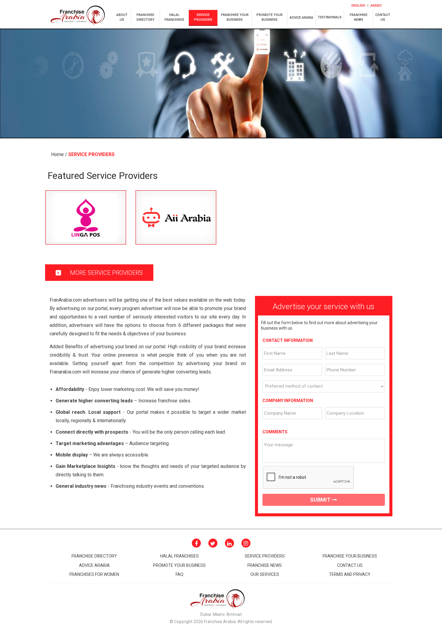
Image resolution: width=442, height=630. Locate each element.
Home (57, 154)
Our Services (264, 574)
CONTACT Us (350, 565)
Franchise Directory (94, 556)
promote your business (179, 565)
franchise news (358, 17)
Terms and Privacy (349, 574)
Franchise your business (350, 556)
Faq (179, 574)
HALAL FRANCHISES (179, 556)
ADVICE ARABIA (301, 18)
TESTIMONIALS (330, 17)
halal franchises (174, 17)
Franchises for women (94, 574)
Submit (321, 499)
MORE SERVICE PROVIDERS (106, 272)
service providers (203, 17)
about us (121, 17)
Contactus (382, 17)
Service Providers (265, 556)
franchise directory (146, 17)
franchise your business (235, 17)
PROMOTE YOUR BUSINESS (269, 17)
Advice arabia (94, 565)
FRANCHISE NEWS (264, 565)
